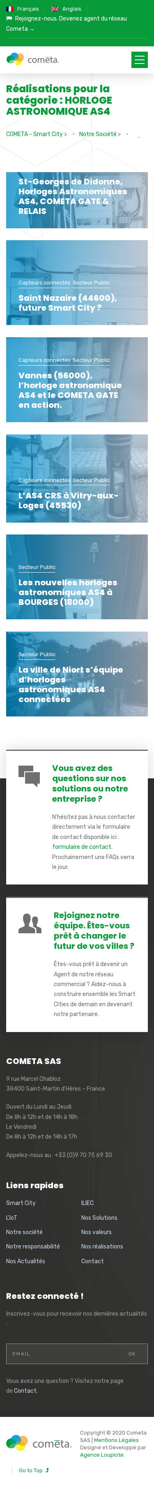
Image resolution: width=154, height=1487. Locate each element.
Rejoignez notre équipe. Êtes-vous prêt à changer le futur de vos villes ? (94, 930)
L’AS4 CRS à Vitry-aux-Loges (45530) (68, 500)
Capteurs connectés (44, 166)
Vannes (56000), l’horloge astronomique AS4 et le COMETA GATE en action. (70, 390)
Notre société (24, 1232)
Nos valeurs (96, 1232)
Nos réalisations (102, 1246)
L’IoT (11, 1217)
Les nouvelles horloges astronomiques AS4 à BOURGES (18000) (67, 592)
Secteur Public (91, 166)
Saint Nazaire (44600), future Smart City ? (67, 303)
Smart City (21, 1203)
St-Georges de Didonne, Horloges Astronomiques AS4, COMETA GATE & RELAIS (72, 196)
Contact (92, 1261)
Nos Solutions (99, 1217)
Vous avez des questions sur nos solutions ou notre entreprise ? (90, 783)
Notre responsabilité (33, 1246)
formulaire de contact (81, 847)
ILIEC (87, 1203)
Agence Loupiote (102, 1455)
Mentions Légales (116, 1440)
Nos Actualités (25, 1261)
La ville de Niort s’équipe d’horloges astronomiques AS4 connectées (70, 684)
